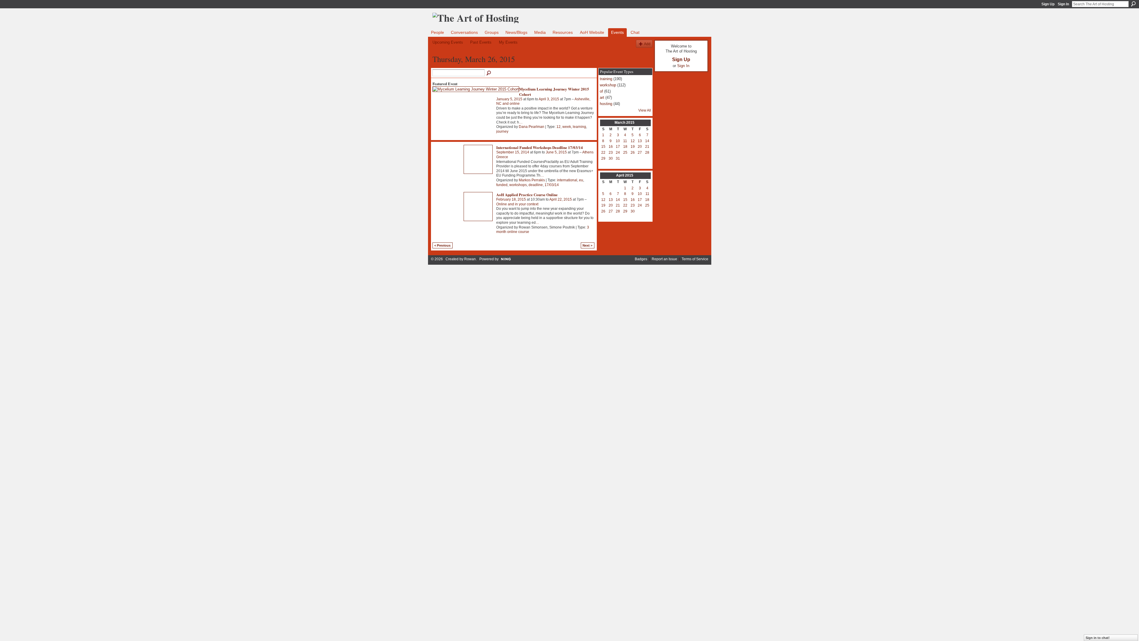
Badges (641, 259)
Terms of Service (695, 259)
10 (618, 141)
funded (502, 185)
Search (1133, 4)
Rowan (470, 259)
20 (640, 147)
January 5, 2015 (509, 99)
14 (647, 141)
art (602, 97)
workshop (608, 85)
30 (611, 158)
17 (618, 147)
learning (579, 127)
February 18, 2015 (511, 199)
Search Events (489, 73)
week (566, 127)
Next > (587, 245)
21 (647, 147)
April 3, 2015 (549, 99)
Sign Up (1047, 4)
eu (581, 180)
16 (611, 147)
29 (603, 158)
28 (647, 152)
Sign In (1063, 4)
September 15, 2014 (512, 152)
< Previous (442, 245)
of (601, 91)
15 (603, 147)
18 (625, 147)
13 (640, 141)
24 (618, 152)
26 (633, 152)
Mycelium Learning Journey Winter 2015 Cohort (554, 91)
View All (644, 110)
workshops (518, 185)
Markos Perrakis (532, 180)
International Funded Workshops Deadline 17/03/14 (539, 147)
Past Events (480, 42)
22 (603, 152)
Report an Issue (664, 259)
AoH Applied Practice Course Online (527, 194)
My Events (508, 42)
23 (611, 152)
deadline (536, 185)
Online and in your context (517, 204)
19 (633, 147)
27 (640, 152)
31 (618, 158)
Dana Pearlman (531, 127)
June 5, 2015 (556, 152)
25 (625, 152)
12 (558, 127)
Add (647, 44)
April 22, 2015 (560, 199)
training (606, 79)
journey (502, 131)
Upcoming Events (447, 42)
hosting (606, 103)
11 (625, 141)
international (567, 180)
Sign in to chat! (1098, 638)
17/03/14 (552, 185)
